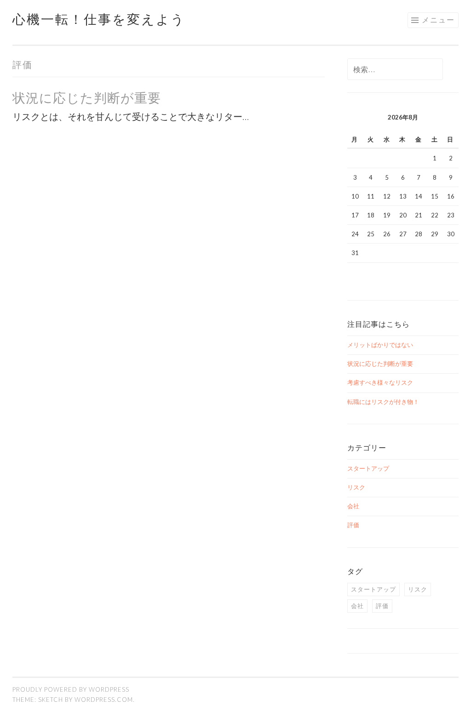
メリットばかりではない (380, 344)
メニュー (438, 19)
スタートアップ (368, 468)
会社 (353, 506)
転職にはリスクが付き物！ (383, 401)
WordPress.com (104, 699)
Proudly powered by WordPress (70, 689)
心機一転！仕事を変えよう (98, 19)
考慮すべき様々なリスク (380, 382)
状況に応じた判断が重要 (86, 97)
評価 (353, 525)
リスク (356, 487)
